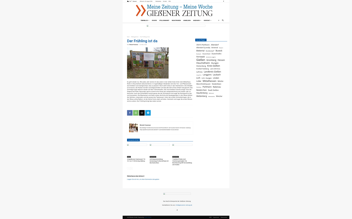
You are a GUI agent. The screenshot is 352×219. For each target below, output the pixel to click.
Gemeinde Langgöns (211, 57)
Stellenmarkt (164, 20)
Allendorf (215, 45)
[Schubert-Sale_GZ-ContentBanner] (176, 29)
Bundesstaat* (210, 51)
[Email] (142, 113)
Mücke (220, 81)
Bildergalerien (135, 37)
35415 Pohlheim (203, 45)
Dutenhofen (216, 54)
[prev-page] (128, 168)
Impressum (216, 217)
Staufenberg (202, 93)
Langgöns (207, 75)
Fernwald (200, 57)
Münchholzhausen (203, 84)
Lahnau (199, 72)
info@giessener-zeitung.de (184, 205)
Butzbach (198, 54)
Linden (216, 78)
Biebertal (200, 51)
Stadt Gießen (213, 90)
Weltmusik (211, 93)
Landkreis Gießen (212, 72)
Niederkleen (216, 84)
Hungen (215, 63)
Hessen (221, 60)
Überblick (144, 20)
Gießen (200, 60)
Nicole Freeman (133, 44)
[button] (223, 20)
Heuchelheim (203, 63)
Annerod (214, 48)
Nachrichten (153, 156)
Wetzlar (219, 96)
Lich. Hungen (207, 78)
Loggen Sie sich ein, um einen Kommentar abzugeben (143, 179)
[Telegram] (148, 113)
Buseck (219, 51)
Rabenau (217, 87)
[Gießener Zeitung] (174, 10)
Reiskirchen (201, 90)
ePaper (154, 20)
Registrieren (176, 20)
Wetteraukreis (211, 96)
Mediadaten (158, 1)
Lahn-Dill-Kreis (215, 69)
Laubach (217, 75)
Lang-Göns (198, 75)
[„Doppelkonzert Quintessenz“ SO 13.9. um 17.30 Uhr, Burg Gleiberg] (137, 151)
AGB (210, 217)
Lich (198, 78)
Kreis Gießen (213, 66)
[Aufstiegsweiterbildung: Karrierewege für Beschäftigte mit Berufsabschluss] (160, 151)
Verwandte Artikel (133, 140)
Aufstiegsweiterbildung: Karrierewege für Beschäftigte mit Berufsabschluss (159, 160)
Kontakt (165, 1)
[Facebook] (223, 1)
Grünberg (211, 60)
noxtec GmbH (147, 217)
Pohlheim (207, 87)
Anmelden (187, 20)
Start (128, 37)
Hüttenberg (201, 66)
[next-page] (131, 168)
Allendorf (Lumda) (203, 48)
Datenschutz (224, 217)
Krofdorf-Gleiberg (202, 69)
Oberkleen (198, 87)
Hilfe (169, 1)
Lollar (198, 81)
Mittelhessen (209, 81)
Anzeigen (196, 20)
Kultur (129, 156)
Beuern (221, 47)
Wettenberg (201, 96)
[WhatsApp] (136, 113)
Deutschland (206, 54)
